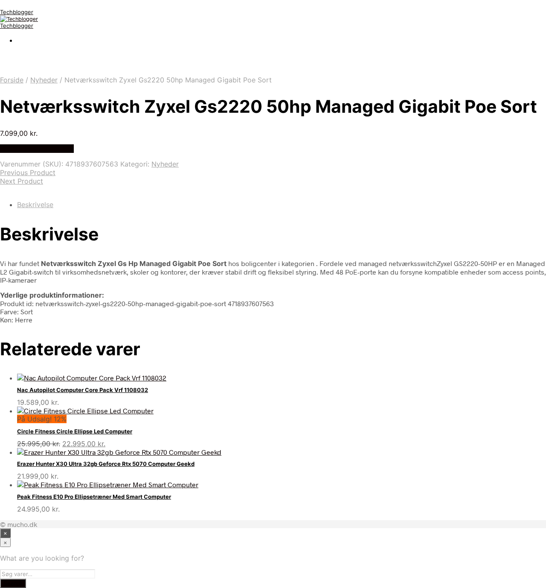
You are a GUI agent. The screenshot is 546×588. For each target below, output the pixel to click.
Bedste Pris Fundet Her (37, 148)
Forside (11, 80)
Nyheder (44, 80)
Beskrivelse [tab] (35, 204)
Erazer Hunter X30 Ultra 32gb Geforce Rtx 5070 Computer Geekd (106, 463)
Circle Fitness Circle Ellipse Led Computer (74, 431)
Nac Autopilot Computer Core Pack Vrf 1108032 (82, 389)
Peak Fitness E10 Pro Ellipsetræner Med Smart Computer (94, 496)
